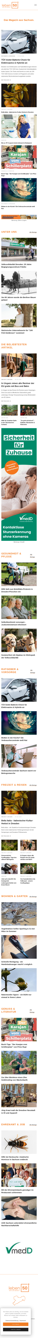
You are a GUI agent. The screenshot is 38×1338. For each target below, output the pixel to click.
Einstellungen (16, 1329)
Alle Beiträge (33, 232)
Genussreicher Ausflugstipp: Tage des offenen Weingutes (9, 857)
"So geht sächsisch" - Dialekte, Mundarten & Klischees (27, 422)
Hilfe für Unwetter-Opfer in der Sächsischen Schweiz (9, 422)
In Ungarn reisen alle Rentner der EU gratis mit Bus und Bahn (27, 857)
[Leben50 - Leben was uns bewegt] (10, 4)
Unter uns (4, 417)
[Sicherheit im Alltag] (19, 1247)
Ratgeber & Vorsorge (8, 56)
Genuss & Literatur (7, 171)
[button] (18, 1261)
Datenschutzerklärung (12, 1320)
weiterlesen (5, 80)
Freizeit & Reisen (6, 109)
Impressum (23, 1320)
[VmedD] (19, 484)
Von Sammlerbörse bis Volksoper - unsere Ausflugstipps (27, 881)
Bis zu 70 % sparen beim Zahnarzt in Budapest (16, 143)
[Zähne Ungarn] (19, 217)
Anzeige (3, 140)
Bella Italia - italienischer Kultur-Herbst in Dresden (17, 112)
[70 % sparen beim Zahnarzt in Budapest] (19, 126)
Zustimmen (15, 1324)
